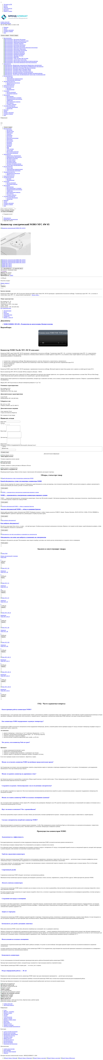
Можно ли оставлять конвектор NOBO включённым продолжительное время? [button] (27, 762)
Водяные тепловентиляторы (35, 73)
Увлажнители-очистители (13, 82)
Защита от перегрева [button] (8, 912)
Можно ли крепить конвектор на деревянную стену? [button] (19, 774)
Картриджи (10, 108)
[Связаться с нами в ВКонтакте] (68, 1058)
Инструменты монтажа (32, 61)
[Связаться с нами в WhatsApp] (25, 1058)
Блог (5, 32)
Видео (5, 312)
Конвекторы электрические (35, 65)
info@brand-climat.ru (6, 23)
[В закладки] (1, 564)
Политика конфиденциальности (12, 1026)
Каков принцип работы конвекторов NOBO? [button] (17, 709)
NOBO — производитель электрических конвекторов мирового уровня (24, 495)
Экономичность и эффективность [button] (13, 837)
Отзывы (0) (6, 316)
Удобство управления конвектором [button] (13, 854)
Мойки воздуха (11, 84)
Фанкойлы (22, 53)
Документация (7, 310)
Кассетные (22, 46)
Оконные (21, 43)
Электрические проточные (13, 80)
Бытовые (9, 88)
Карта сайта (7, 1022)
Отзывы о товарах (8, 31)
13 (1, 589)
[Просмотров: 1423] (1, 519)
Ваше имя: (3, 421)
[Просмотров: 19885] (1, 505)
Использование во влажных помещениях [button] (15, 939)
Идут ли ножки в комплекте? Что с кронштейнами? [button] (19, 809)
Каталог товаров (8, 127)
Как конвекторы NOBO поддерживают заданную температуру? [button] (23, 721)
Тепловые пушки (26, 70)
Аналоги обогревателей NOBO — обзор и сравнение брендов (21, 509)
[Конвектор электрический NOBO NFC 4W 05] (13, 228)
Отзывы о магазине (9, 30)
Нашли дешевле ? (5, 283)
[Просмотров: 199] (1, 491)
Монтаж (6, 7)
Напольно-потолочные (32, 47)
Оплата (5, 5)
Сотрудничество (8, 8)
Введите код (5, 448)
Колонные (22, 51)
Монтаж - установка (9, 1011)
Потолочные (24, 50)
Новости (6, 1053)
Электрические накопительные (15, 78)
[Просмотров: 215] (1, 533)
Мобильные (23, 42)
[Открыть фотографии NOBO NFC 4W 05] (13, 262)
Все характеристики (6, 308)
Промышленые (10, 89)
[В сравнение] (1, 595)
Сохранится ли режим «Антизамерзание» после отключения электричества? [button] (27, 786)
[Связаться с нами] (39, 1058)
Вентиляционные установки (14, 97)
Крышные (21, 54)
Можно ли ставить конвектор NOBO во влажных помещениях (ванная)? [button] (25, 797)
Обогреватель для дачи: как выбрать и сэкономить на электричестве (23, 537)
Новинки (6, 27)
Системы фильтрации (12, 107)
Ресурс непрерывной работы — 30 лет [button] (14, 970)
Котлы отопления (11, 92)
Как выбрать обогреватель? (10, 523)
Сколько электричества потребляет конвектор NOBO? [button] (20, 820)
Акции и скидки (8, 1018)
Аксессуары (23, 59)
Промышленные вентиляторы (14, 99)
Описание (6, 313)
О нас (5, 1010)
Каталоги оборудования (10, 1051)
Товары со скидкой (8, 1025)
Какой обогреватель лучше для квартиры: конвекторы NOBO (21, 481)
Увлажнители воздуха (9, 1035)
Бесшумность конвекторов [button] (10, 955)
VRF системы (24, 58)
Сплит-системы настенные (10, 1031)
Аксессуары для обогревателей (37, 74)
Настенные (22, 39)
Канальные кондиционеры (10, 1043)
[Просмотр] (1, 552)
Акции (5, 28)
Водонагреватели (8, 1041)
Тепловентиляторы (28, 72)
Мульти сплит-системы (10, 1033)
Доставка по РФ (8, 4)
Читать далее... (35, 295)
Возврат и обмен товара (10, 1019)
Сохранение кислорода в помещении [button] (14, 898)
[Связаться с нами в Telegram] (10, 1058)
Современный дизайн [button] (9, 870)
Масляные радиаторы (30, 68)
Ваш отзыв (3, 431)
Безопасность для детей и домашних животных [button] (17, 923)
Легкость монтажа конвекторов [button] (12, 883)
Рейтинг (3, 423)
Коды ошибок (7, 1050)
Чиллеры (21, 55)
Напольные (23, 49)
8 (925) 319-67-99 (5, 22)
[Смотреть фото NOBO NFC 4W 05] (6, 264)
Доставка (6, 1014)
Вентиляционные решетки (13, 101)
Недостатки (4, 443)
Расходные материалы (31, 62)
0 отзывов (3, 271)
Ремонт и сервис (8, 11)
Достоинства (4, 437)
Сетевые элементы (11, 104)
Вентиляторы (10, 96)
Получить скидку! (5, 280)
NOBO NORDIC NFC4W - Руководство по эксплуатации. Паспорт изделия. (28, 324)
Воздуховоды (10, 103)
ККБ (17, 57)
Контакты (6, 9)
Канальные (22, 45)
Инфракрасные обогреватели (35, 66)
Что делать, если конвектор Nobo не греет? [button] (16, 742)
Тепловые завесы (26, 69)
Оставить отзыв (4, 452)
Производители (8, 1023)
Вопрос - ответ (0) (8, 317)
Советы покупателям (9, 1049)
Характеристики (8, 314)
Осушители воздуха (9, 1039)
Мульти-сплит (25, 40)
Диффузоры (10, 100)
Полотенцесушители (12, 93)
